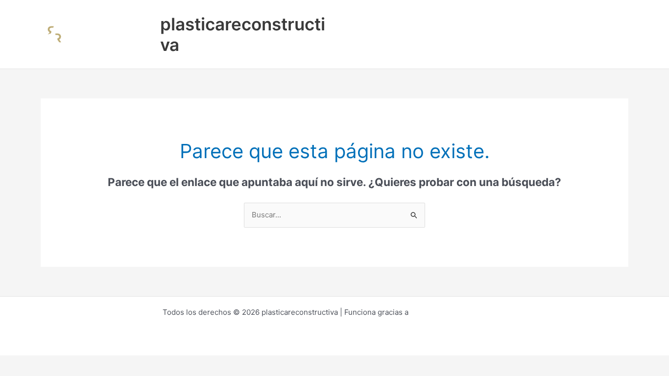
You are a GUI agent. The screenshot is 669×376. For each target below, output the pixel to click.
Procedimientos (406, 17)
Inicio (354, 17)
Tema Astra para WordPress (458, 312)
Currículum (467, 17)
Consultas (362, 51)
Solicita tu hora (421, 51)
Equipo (514, 17)
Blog (589, 17)
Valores (553, 17)
